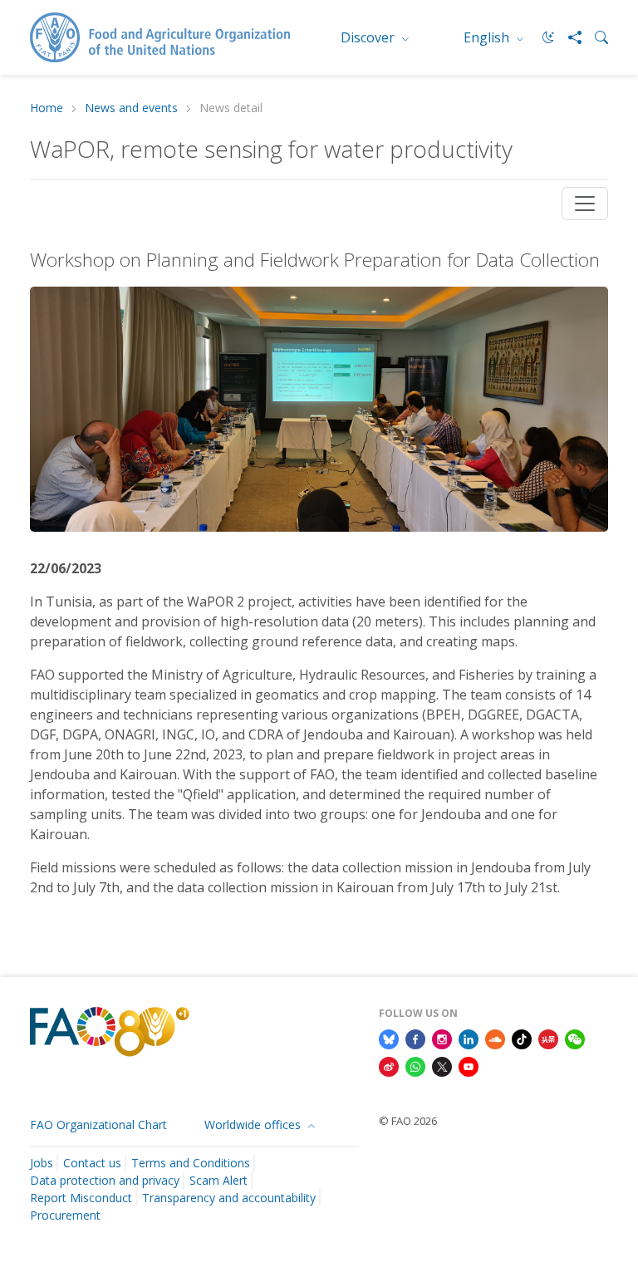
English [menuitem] (488, 37)
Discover (369, 37)
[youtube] (468, 1066)
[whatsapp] (415, 1066)
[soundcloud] (495, 1038)
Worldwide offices (254, 1124)
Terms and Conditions (190, 1163)
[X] (442, 1066)
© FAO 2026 (408, 1120)
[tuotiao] (548, 1038)
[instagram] (442, 1038)
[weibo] (389, 1066)
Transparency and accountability (229, 1198)
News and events (131, 108)
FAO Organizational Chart (98, 1124)
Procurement (65, 1215)
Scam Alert (218, 1180)
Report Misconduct (81, 1198)
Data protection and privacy (104, 1180)
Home (46, 108)
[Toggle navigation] (585, 203)
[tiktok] (522, 1038)
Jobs (41, 1163)
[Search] (595, 37)
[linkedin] (468, 1038)
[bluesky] (389, 1038)
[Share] (568, 37)
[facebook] (415, 1038)
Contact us (92, 1163)
